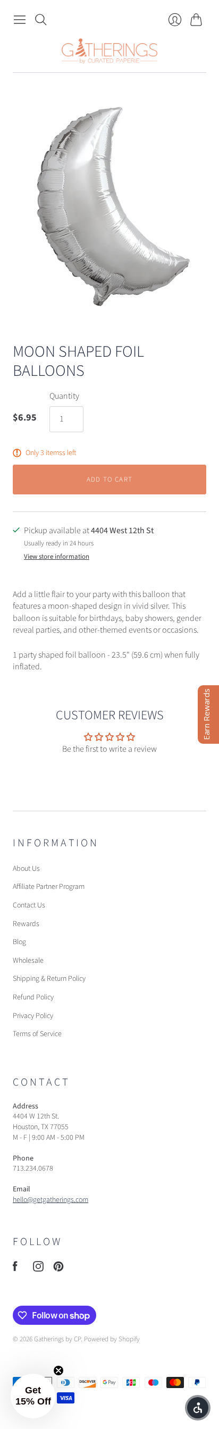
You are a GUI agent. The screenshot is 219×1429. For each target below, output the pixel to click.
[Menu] (20, 20)
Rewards (26, 924)
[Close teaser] (58, 1370)
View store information (56, 557)
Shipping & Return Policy (49, 978)
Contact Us (29, 905)
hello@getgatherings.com (50, 1200)
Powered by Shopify (112, 1339)
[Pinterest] (58, 1269)
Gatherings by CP (57, 1339)
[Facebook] (15, 1269)
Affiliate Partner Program (49, 886)
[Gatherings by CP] (109, 51)
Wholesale (28, 960)
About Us (26, 868)
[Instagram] (38, 1269)
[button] (33, 1396)
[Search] (41, 20)
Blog (19, 942)
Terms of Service (37, 1034)
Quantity (64, 396)
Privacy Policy (33, 1016)
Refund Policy (33, 997)
